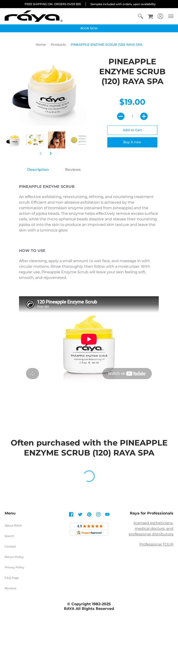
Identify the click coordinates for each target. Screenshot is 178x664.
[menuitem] (140, 16)
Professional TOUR (156, 544)
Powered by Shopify (89, 645)
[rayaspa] (34, 16)
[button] (140, 16)
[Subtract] (120, 116)
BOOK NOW (89, 28)
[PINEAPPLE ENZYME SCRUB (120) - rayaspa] (35, 140)
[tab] (38, 170)
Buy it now (132, 142)
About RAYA (13, 525)
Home (41, 44)
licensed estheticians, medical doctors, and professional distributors (151, 528)
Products (58, 44)
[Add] (144, 116)
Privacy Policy (14, 567)
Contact (10, 546)
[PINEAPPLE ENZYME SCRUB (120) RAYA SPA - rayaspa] (13, 140)
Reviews (10, 588)
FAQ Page (12, 577)
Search (9, 536)
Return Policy (14, 557)
